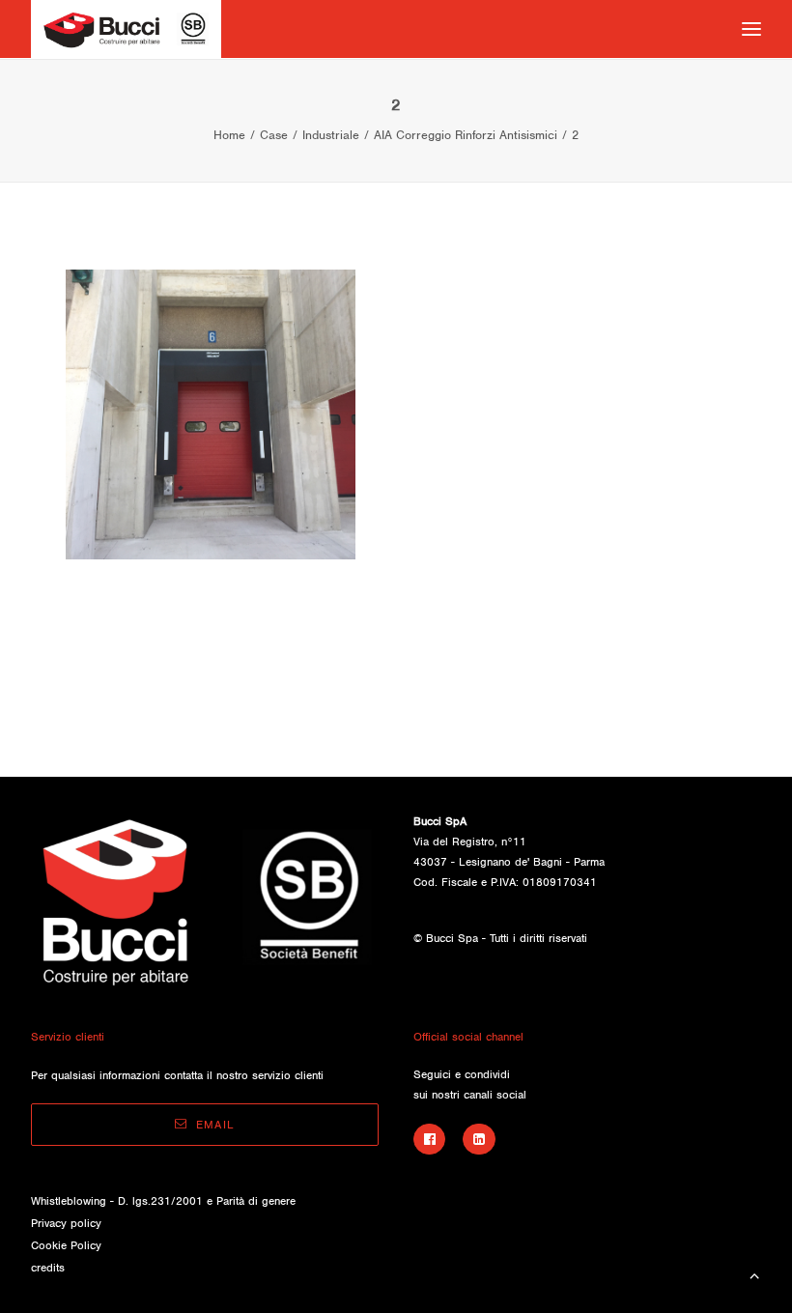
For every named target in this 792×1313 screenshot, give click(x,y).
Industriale (330, 135)
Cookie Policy (66, 1245)
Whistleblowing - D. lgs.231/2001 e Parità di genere (163, 1201)
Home (229, 135)
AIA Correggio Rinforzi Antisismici (465, 135)
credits (48, 1267)
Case (274, 135)
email (215, 1124)
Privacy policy (66, 1223)
